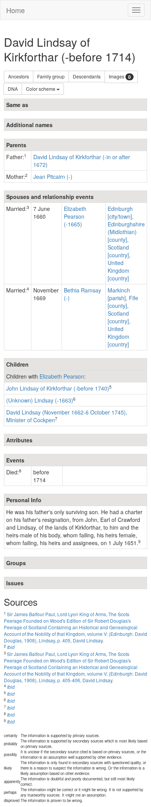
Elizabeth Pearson (61, 376)
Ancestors (18, 76)
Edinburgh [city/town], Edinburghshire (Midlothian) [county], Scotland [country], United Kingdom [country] (126, 243)
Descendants (87, 76)
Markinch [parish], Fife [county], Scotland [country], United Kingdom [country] (123, 317)
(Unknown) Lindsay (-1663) (39, 400)
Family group (51, 76)
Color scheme (41, 88)
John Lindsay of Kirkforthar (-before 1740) (57, 388)
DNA (13, 88)
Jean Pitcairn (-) (52, 176)
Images (120, 76)
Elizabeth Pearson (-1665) (75, 216)
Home (15, 10)
